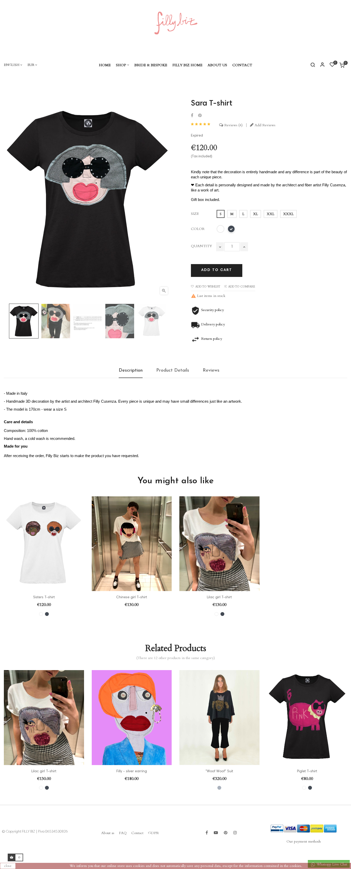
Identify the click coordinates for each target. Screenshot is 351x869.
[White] (41, 614)
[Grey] (219, 788)
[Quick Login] (320, 65)
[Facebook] (207, 833)
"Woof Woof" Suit (219, 771)
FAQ (123, 833)
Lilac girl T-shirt (219, 597)
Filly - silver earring (131, 771)
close (8, 865)
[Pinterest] (200, 116)
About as (107, 833)
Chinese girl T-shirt (131, 597)
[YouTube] (216, 833)
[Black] (47, 614)
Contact (137, 833)
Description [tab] (131, 370)
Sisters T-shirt (44, 597)
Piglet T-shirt (307, 771)
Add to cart (216, 270)
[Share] (192, 116)
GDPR (153, 833)
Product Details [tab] (172, 370)
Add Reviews (264, 125)
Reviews (232, 125)
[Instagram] (235, 833)
